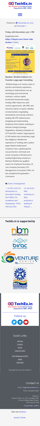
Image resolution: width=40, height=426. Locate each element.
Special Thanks (20, 418)
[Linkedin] (20, 322)
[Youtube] (26, 322)
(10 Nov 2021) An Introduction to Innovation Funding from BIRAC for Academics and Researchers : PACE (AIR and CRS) (13, 197)
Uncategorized (19, 184)
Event (10, 184)
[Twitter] (14, 322)
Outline (15, 42)
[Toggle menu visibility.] (20, 14)
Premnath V (21, 26)
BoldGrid (22, 412)
